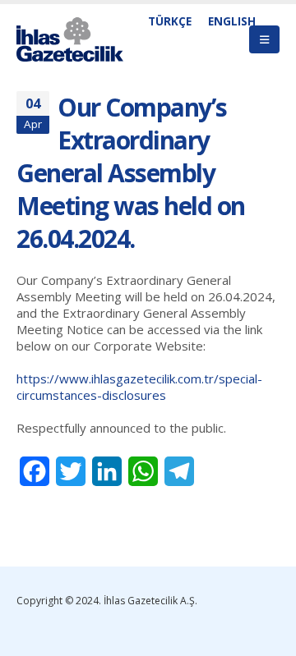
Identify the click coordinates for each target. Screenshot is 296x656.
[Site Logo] (69, 39)
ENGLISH (232, 21)
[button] (264, 39)
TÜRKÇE (170, 21)
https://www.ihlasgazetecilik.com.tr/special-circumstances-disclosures (139, 386)
